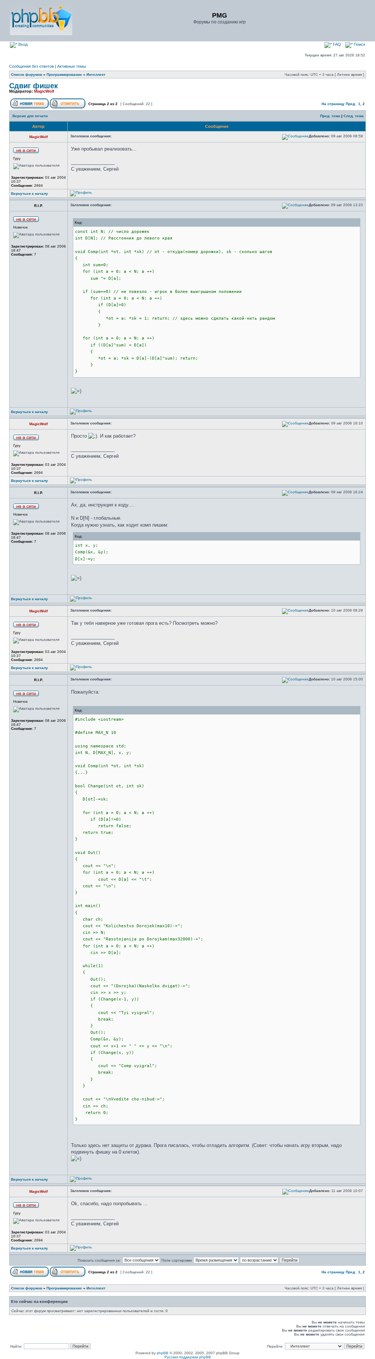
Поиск (359, 44)
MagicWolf (44, 91)
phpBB (162, 1353)
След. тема (354, 116)
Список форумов (26, 75)
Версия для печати (30, 116)
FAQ (336, 44)
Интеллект (95, 75)
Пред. (351, 104)
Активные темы (71, 66)
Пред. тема (330, 116)
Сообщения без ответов (31, 66)
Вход (22, 44)
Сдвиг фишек (33, 86)
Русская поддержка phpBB (187, 1357)
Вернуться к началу (29, 194)
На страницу (333, 104)
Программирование (64, 75)
